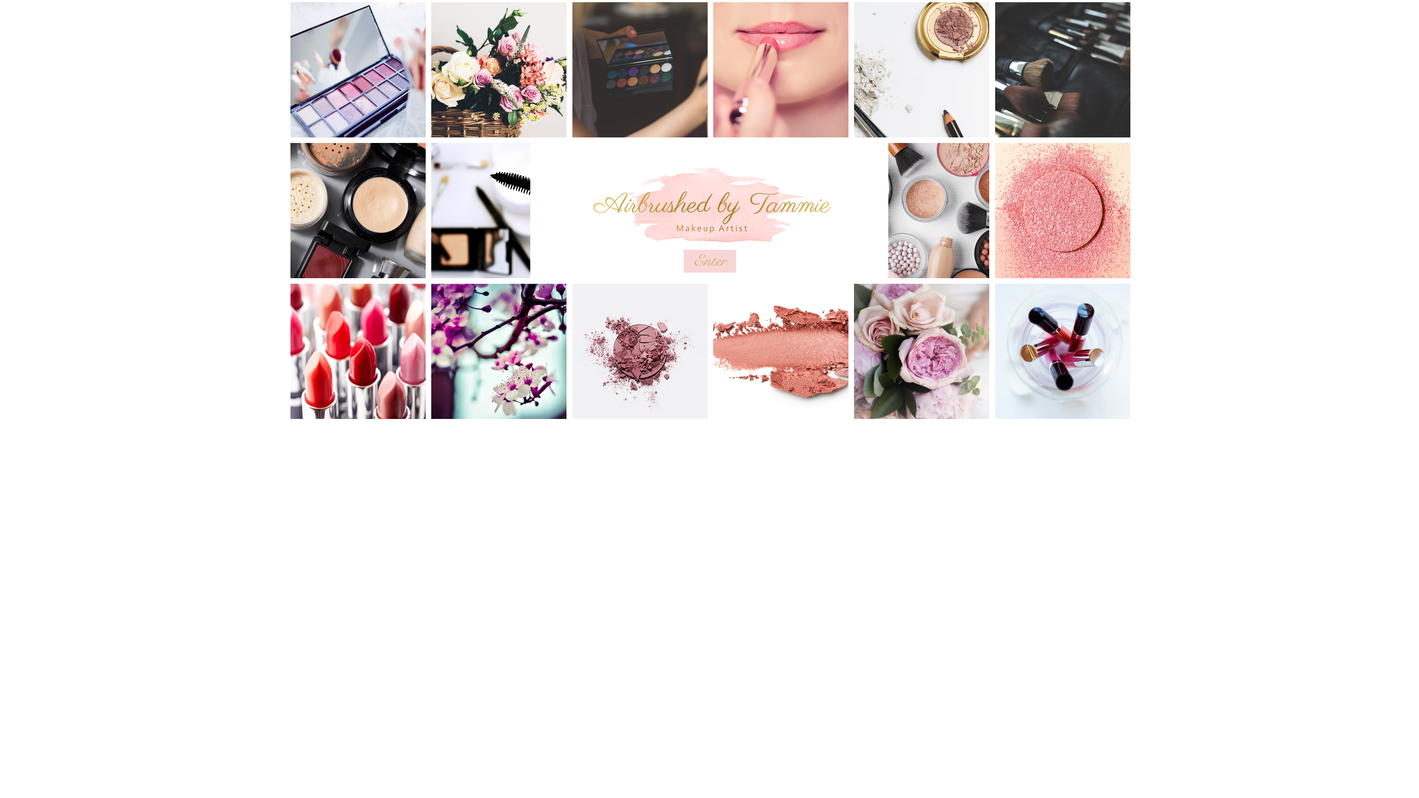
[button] (358, 69)
